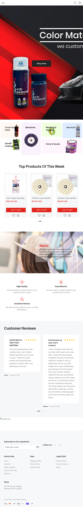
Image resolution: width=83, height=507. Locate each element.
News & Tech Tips (10, 470)
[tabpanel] (16, 193)
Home (6, 461)
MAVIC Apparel (9, 467)
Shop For (7, 464)
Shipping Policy (35, 461)
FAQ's (58, 467)
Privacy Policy (61, 461)
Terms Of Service (62, 464)
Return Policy (35, 464)
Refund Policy (35, 467)
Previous (2, 185)
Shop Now (41, 64)
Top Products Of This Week (41, 167)
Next (81, 185)
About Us (7, 474)
